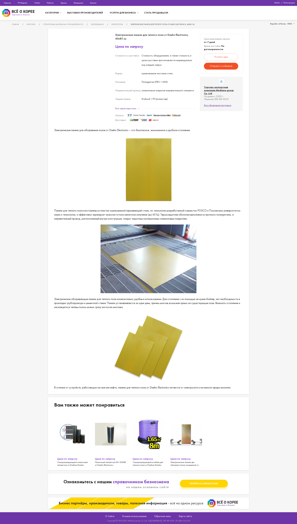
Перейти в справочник (203, 483)
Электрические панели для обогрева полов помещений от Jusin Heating (186, 439)
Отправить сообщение (221, 66)
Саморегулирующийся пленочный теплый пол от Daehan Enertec (73, 439)
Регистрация (289, 2)
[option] (73, 439)
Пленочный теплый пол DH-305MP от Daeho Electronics (111, 439)
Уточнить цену (221, 56)
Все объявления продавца (217, 105)
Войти (277, 2)
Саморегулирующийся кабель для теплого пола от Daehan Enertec (148, 439)
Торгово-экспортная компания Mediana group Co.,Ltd (219, 90)
